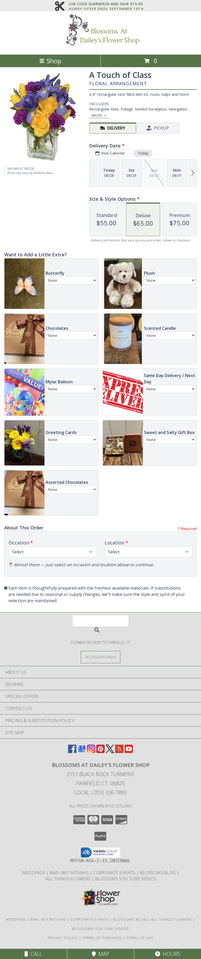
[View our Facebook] (72, 751)
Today (143, 153)
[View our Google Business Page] (81, 751)
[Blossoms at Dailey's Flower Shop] (100, 46)
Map (102, 953)
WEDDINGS (34, 873)
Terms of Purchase (102, 937)
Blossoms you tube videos (126, 879)
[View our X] (110, 751)
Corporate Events (114, 873)
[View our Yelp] (119, 751)
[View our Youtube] (129, 751)
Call (35, 953)
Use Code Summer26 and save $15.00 (107, 4)
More (96, 115)
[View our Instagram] (91, 751)
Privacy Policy (63, 937)
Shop (54, 60)
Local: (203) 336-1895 (100, 792)
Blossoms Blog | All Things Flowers (153, 919)
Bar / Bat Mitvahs (69, 873)
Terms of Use (139, 937)
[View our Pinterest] (100, 751)
